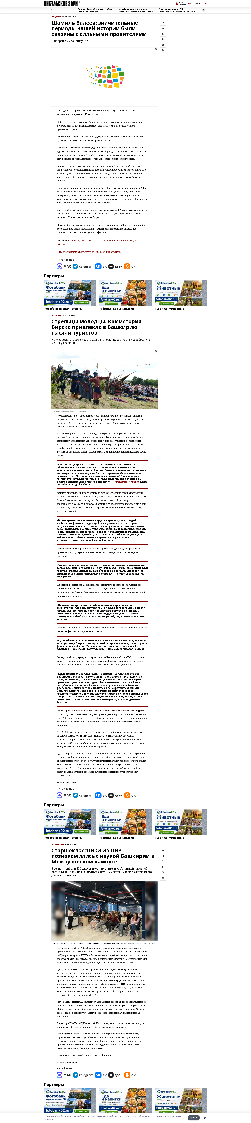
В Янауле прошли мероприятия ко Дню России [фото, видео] (89, 251)
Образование (57, 844)
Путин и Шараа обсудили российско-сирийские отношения (95, 10)
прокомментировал (127, 481)
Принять (194, 1117)
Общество (56, 17)
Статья (48, 9)
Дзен (190, 3)
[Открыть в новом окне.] (64, 266)
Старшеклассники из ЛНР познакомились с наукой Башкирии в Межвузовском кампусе (177, 10)
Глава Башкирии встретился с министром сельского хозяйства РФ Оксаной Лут (135, 10)
